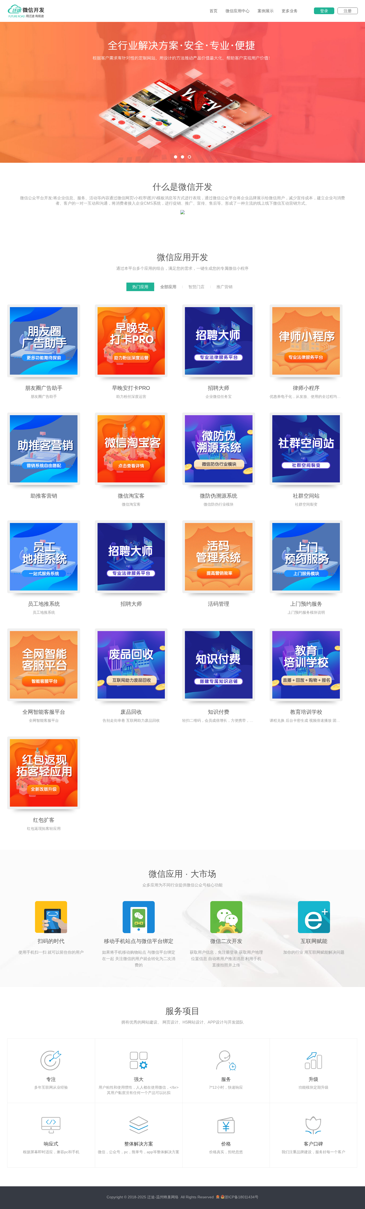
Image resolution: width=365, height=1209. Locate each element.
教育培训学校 (306, 712)
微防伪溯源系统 (218, 496)
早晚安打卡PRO (131, 388)
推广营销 (224, 286)
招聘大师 (218, 388)
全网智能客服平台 (43, 712)
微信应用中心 (238, 11)
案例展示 (266, 11)
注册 (348, 11)
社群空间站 (306, 496)
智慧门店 (196, 286)
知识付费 (218, 712)
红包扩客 (44, 820)
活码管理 (218, 604)
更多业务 (290, 11)
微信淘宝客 (131, 496)
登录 (324, 11)
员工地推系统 (44, 604)
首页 (213, 11)
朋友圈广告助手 (44, 388)
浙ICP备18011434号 (241, 1197)
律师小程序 (306, 388)
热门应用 (140, 286)
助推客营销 (43, 496)
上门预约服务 (306, 604)
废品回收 (131, 712)
